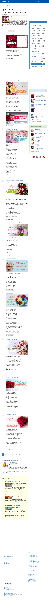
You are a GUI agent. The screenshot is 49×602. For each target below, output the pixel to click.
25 (43, 30)
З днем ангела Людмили (32, 562)
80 (38, 43)
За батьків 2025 (31, 574)
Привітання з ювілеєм (11, 414)
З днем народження (18, 1)
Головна (4, 5)
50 (39, 38)
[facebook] (37, 157)
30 (33, 33)
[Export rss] (45, 90)
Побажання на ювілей (11, 258)
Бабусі (34, 46)
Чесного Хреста (31, 560)
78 (11, 30)
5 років (34, 38)
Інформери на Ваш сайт (35, 121)
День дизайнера (7, 595)
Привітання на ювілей (11, 129)
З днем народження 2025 (32, 571)
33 (38, 33)
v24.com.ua (4, 1)
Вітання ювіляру (10, 34)
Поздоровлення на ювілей (12, 377)
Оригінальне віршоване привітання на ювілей (15, 80)
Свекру (5, 562)
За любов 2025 (30, 576)
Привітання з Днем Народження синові (39, 143)
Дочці (33, 48)
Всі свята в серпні (34, 119)
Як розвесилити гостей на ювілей (12, 505)
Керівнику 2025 (30, 578)
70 (33, 43)
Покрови (29, 565)
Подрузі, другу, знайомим (38, 59)
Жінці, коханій (35, 51)
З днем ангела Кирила (32, 566)
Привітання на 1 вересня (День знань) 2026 (40, 115)
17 (43, 28)
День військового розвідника (9, 593)
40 (33, 36)
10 (39, 25)
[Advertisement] (15, 69)
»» (19, 454)
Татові (40, 61)
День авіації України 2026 (40, 104)
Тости (34, 1)
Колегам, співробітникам (37, 53)
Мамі (33, 56)
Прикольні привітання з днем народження (40, 139)
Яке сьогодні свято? (34, 151)
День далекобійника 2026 (40, 100)
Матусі (5, 567)
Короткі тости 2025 (31, 579)
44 (4, 30)
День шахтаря (6, 588)
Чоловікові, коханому (37, 66)
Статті (5, 555)
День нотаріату (7, 590)
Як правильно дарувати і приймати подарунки (15, 494)
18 (33, 30)
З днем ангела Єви (39, 95)
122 (18, 30)
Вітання (10, 1)
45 (38, 36)
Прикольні (6, 559)
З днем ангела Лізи (31, 556)
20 (38, 30)
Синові (34, 61)
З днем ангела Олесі (31, 559)
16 (38, 28)
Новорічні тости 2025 (32, 580)
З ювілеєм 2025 (31, 573)
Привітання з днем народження (13, 463)
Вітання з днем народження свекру (39, 147)
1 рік (33, 25)
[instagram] (40, 157)
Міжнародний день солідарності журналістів (12, 594)
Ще (38, 1)
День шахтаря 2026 (39, 109)
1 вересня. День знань (8, 589)
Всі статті (4, 519)
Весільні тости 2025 (31, 570)
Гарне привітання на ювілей (13, 223)
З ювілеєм (28, 1)
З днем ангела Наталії (32, 557)
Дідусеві (41, 46)
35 (43, 33)
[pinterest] (44, 157)
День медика (6, 563)
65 (43, 41)
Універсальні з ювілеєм (37, 64)
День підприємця (7, 592)
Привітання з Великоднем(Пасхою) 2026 (39, 131)
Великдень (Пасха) (7, 556)
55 (33, 41)
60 (38, 41)
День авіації (6, 587)
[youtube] (34, 157)
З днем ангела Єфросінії (32, 561)
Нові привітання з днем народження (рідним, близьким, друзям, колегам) (38, 135)
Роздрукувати (10, 58)
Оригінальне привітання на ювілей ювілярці (14, 181)
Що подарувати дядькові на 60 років (13, 481)
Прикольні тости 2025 (32, 581)
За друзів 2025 (30, 575)
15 (33, 28)
